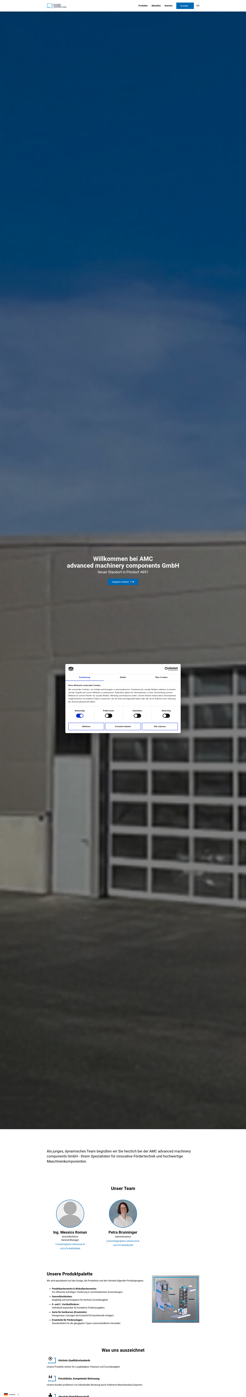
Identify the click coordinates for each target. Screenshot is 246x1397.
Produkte (143, 5)
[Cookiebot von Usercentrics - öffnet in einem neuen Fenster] (166, 669)
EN (197, 5)
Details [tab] (123, 677)
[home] (56, 6)
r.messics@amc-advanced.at (70, 1244)
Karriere (168, 5)
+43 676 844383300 (123, 1245)
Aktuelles (156, 5)
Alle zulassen (160, 726)
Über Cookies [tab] (161, 677)
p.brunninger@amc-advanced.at (123, 1241)
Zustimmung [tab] (84, 677)
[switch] (108, 716)
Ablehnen (86, 726)
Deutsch (12, 1394)
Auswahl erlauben (123, 726)
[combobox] (11, 1394)
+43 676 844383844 (70, 1248)
